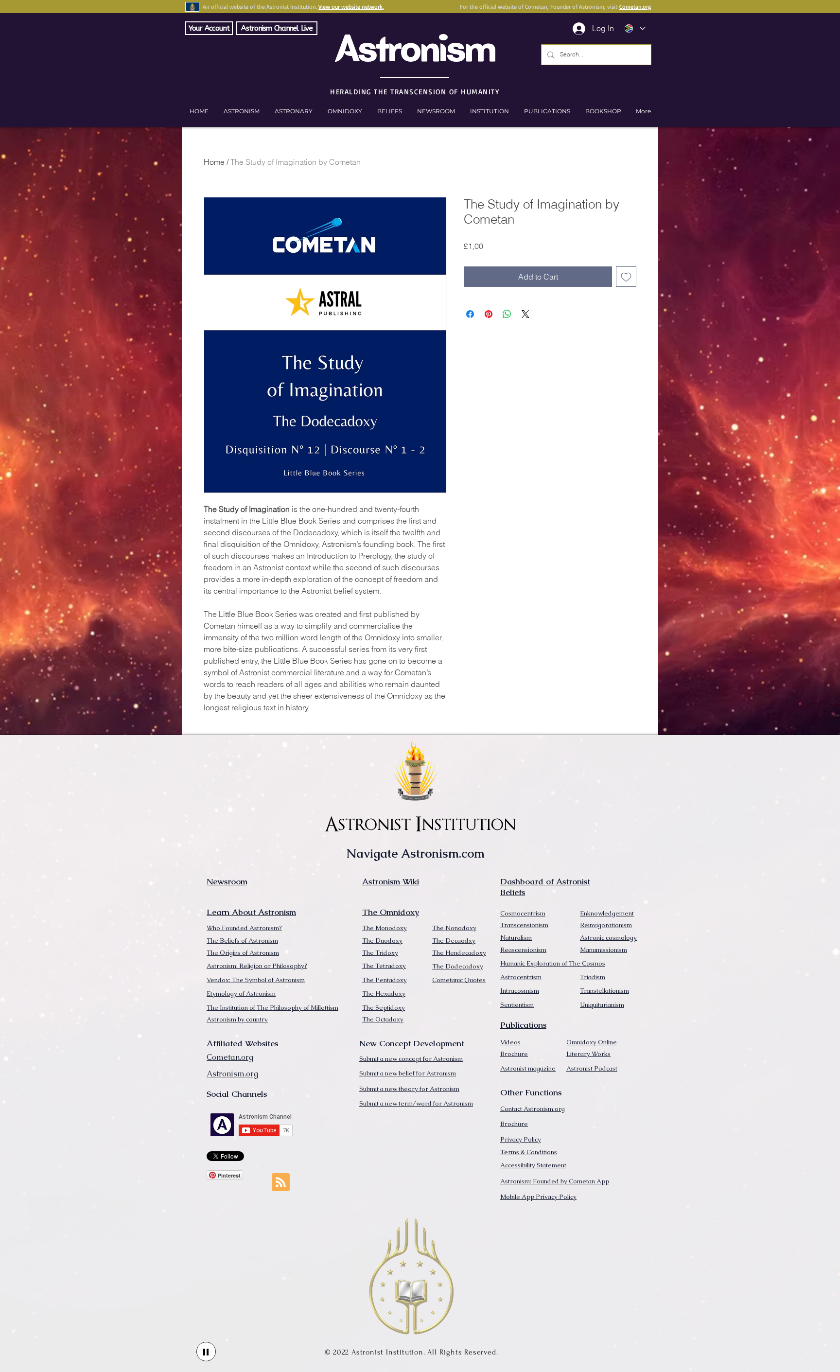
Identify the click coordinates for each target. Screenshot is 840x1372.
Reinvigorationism (606, 925)
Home (214, 162)
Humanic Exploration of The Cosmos (552, 963)
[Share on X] (525, 314)
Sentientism (517, 1005)
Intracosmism (519, 990)
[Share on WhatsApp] (507, 314)
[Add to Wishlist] (626, 276)
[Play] (206, 1351)
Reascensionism (523, 950)
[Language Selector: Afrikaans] (634, 28)
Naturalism (516, 937)
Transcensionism (524, 925)
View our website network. (351, 6)
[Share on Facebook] (470, 314)
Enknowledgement (607, 913)
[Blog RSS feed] (281, 1182)
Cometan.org (635, 6)
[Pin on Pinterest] (488, 314)
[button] (603, 111)
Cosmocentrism (522, 913)
